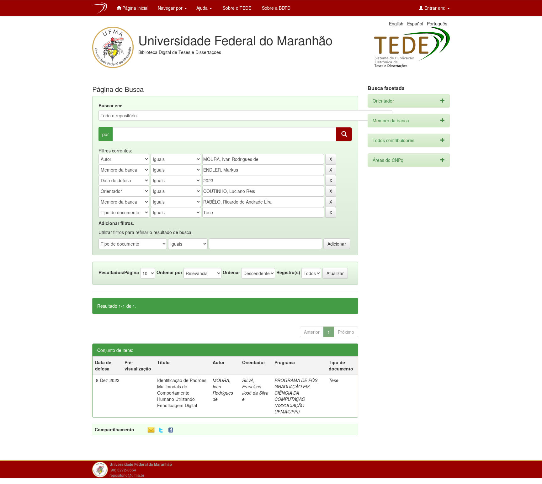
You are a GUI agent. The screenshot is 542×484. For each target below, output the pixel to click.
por (105, 134)
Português (437, 23)
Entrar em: (435, 8)
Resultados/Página (118, 272)
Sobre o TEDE (236, 8)
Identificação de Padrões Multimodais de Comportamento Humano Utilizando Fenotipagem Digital (181, 392)
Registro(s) (288, 272)
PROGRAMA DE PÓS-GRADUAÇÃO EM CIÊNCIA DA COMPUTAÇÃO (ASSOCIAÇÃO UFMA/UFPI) (296, 396)
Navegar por (171, 8)
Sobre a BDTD (275, 8)
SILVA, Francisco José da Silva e (255, 389)
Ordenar (231, 272)
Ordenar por (169, 272)
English (396, 23)
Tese (333, 380)
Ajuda (202, 8)
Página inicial (134, 8)
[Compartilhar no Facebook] (172, 430)
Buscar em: (110, 105)
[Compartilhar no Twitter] (161, 430)
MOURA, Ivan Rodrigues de (223, 389)
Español (415, 23)
